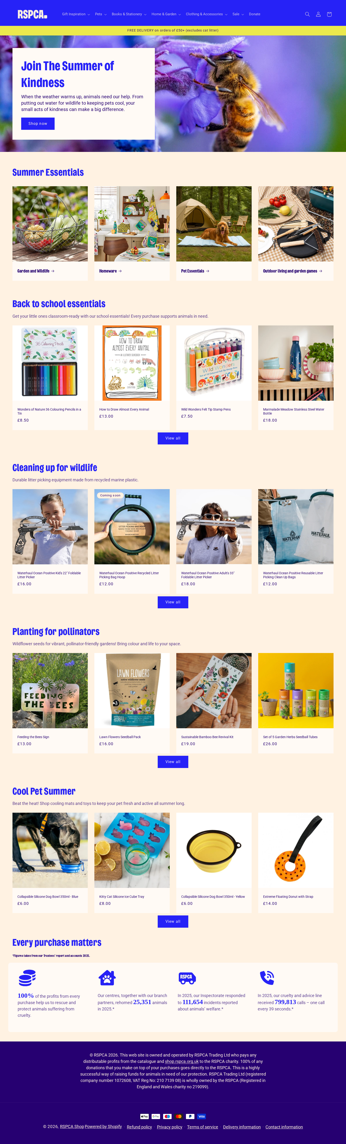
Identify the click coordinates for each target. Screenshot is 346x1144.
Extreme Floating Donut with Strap (288, 897)
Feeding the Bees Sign (33, 737)
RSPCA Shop (72, 1126)
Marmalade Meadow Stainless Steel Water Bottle (293, 411)
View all (172, 438)
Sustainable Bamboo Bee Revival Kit (207, 737)
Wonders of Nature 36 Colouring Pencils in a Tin (49, 411)
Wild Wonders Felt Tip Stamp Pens (206, 409)
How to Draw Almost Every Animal (124, 409)
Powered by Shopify (103, 1126)
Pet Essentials (192, 271)
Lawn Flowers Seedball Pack (120, 737)
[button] (75, 14)
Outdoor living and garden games (290, 271)
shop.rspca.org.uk (182, 1061)
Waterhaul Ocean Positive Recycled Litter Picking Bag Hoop (129, 575)
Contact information (284, 1126)
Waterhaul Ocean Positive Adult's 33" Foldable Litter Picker (207, 575)
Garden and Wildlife (33, 271)
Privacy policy (169, 1126)
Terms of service (202, 1126)
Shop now (37, 123)
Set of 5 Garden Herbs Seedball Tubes (290, 737)
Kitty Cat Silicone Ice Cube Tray (121, 897)
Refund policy (139, 1126)
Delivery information (242, 1126)
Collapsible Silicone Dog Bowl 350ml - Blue (47, 897)
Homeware (108, 271)
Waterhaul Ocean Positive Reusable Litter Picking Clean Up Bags (293, 575)
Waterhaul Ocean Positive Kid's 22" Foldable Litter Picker (49, 575)
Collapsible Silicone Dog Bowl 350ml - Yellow (213, 897)
